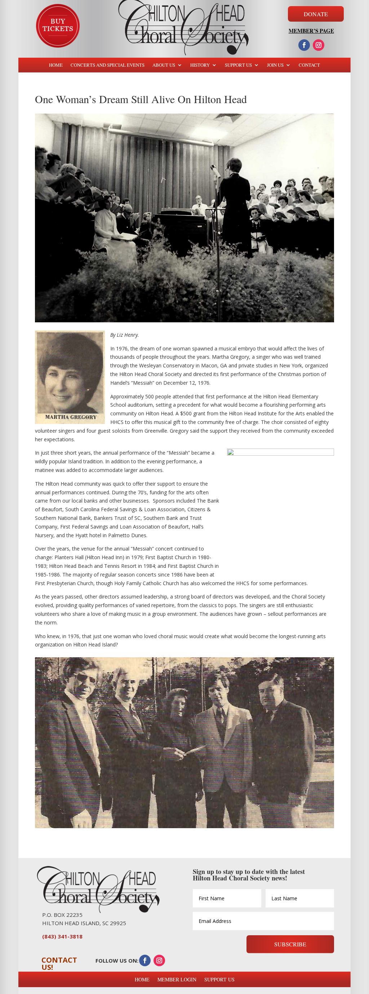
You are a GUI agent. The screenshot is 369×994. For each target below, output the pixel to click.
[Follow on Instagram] (318, 45)
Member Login (176, 979)
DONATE (316, 14)
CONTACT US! (59, 963)
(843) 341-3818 (62, 936)
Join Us (275, 65)
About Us (163, 65)
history (200, 65)
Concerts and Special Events (108, 65)
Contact (309, 65)
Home (56, 65)
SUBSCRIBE (290, 944)
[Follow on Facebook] (304, 45)
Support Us (238, 65)
